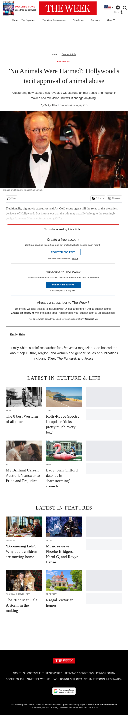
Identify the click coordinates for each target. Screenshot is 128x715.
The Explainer (28, 20)
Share (13, 198)
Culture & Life (69, 54)
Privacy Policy (105, 673)
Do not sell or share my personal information (91, 679)
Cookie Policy (15, 679)
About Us (19, 673)
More (110, 20)
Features (63, 62)
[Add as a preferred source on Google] (64, 691)
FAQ (55, 679)
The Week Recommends (54, 20)
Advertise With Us (38, 679)
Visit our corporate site (106, 705)
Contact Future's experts (44, 673)
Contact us (91, 319)
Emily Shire (50, 105)
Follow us (100, 198)
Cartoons (95, 20)
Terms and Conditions (79, 673)
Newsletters (78, 20)
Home (53, 54)
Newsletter (116, 198)
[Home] (14, 20)
